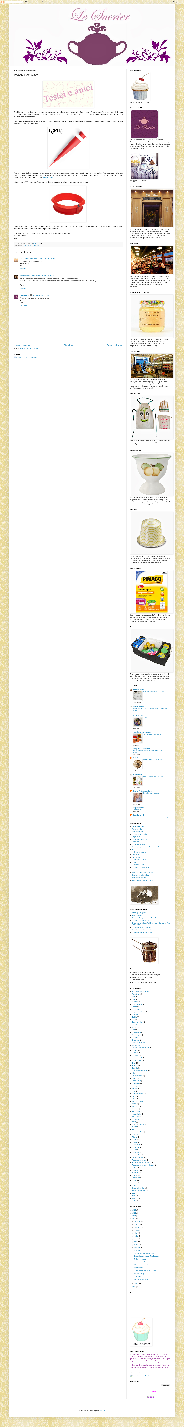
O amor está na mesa (139, 860)
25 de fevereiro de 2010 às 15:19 (44, 295)
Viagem (134, 1198)
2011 (134, 1216)
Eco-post (135, 1065)
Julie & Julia (136, 854)
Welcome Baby (139, 1274)
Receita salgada (137, 1157)
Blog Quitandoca (139, 808)
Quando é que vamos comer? (142, 867)
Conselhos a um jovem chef (141, 927)
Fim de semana (137, 1076)
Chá (133, 1030)
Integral (134, 1088)
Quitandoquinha (137, 809)
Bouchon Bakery (137, 1022)
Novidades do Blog (138, 1124)
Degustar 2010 (137, 1058)
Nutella (134, 1127)
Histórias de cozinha (139, 852)
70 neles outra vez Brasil (140, 991)
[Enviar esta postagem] (41, 243)
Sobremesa (136, 1178)
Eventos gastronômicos (140, 1071)
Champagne (136, 1035)
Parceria (135, 1134)
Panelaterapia (48, 177)
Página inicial (68, 345)
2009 (134, 1287)
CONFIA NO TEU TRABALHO (152, 760)
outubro (137, 1224)
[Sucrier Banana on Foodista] (140, 1376)
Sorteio (134, 1180)
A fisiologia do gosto (139, 913)
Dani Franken (24, 295)
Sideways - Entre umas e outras (143, 872)
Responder (23, 269)
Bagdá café (136, 837)
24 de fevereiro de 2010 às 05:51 (45, 258)
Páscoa (134, 1137)
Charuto (135, 1037)
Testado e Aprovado (32, 245)
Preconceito (136, 1145)
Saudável (135, 1173)
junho (136, 1236)
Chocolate (135, 842)
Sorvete (134, 1183)
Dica (24, 245)
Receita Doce (136, 1155)
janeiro (136, 1283)
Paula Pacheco (25, 276)
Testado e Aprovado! (141, 1259)
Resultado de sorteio (139, 1160)
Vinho (134, 1201)
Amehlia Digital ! (138, 690)
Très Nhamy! (138, 1268)
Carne (134, 1027)
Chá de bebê (136, 1032)
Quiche (134, 1150)
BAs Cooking (137, 774)
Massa (134, 1104)
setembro (137, 1227)
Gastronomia (136, 1081)
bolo (133, 1019)
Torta (133, 1196)
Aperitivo (135, 1002)
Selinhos (135, 1175)
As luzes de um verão (139, 834)
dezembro (137, 1221)
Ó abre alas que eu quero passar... (145, 1271)
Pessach (135, 1142)
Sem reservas (136, 870)
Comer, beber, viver (138, 844)
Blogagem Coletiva (138, 1012)
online (154, 1391)
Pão (133, 1129)
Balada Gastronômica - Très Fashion (146, 1256)
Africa (134, 997)
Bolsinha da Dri (138, 815)
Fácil (133, 1073)
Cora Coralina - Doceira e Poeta (143, 930)
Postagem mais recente (22, 345)
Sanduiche (135, 1170)
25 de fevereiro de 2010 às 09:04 (42, 276)
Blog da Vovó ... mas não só (142, 791)
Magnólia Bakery (138, 1101)
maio (136, 1239)
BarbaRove (137, 758)
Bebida (134, 1007)
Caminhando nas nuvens (140, 839)
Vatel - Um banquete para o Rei (142, 880)
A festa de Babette (138, 826)
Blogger (102, 1411)
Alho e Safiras (137, 915)
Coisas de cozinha (138, 1043)
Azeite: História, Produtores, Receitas (144, 918)
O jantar (134, 862)
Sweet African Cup (138, 1188)
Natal (134, 1122)
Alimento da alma (138, 832)
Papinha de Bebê (138, 1132)
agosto (136, 1230)
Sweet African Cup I (140, 1262)
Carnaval (135, 1025)
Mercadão (135, 1109)
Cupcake (135, 1053)
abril (136, 1242)
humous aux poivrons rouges (152, 734)
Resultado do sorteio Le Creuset (143, 1165)
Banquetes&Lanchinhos (141, 749)
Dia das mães (136, 1060)
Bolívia (134, 1017)
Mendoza (135, 1106)
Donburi (145, 717)
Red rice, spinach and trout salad (153, 776)
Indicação (135, 1086)
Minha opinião (137, 1111)
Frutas (134, 1078)
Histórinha (135, 1083)
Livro (133, 1099)
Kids (133, 1091)
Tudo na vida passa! (141, 1280)
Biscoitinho (136, 1009)
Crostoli (134, 1050)
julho (136, 1233)
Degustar (135, 1055)
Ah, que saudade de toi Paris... (144, 1253)
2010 (134, 1219)
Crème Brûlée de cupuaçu (141, 1048)
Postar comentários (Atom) (29, 348)
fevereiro (137, 1248)
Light (133, 1096)
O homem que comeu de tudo (142, 932)
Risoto (134, 1168)
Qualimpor (135, 1147)
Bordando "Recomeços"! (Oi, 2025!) (154, 691)
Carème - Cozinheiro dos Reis (142, 920)
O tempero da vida (138, 865)
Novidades (137, 1250)
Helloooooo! (138, 1277)
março (136, 1245)
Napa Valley (136, 1119)
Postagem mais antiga (114, 345)
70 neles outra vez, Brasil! (142, 1265)
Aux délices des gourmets (142, 732)
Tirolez (134, 1193)
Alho (133, 999)
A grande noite (137, 829)
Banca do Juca (137, 1004)
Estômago (135, 849)
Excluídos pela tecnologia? (151, 793)
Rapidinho (135, 1152)
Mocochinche (136, 1114)
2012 (134, 1213)
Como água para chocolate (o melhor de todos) (148, 847)
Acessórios (136, 994)
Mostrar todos (166, 817)
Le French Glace (137, 1093)
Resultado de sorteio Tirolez (141, 1162)
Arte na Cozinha (138, 715)
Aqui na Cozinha (138, 706)
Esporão (135, 1068)
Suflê (134, 1185)
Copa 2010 (136, 1045)
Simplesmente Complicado (141, 875)
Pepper (134, 1139)
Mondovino (136, 857)
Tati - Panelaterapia (26, 258)
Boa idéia (135, 1014)
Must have (135, 1117)
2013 (134, 1210)
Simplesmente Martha (139, 878)
